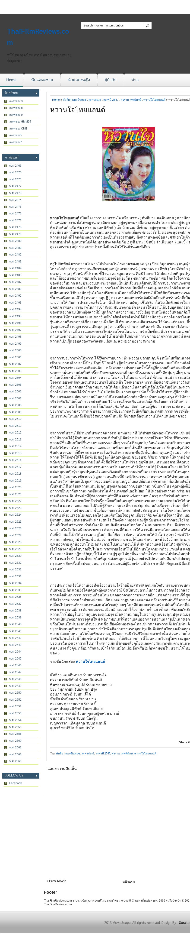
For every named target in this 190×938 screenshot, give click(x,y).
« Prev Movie (56, 881)
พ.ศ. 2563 (15, 754)
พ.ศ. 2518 (15, 473)
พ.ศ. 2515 (15, 453)
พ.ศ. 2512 (15, 432)
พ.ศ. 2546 (15, 665)
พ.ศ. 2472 (15, 186)
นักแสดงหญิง (79, 80)
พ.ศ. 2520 (15, 487)
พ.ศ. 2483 (15, 261)
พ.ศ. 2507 (15, 398)
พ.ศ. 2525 (15, 521)
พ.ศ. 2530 (15, 555)
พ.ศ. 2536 (15, 596)
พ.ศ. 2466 (15, 165)
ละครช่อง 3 (16, 101)
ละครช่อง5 (15, 135)
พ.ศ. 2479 (15, 234)
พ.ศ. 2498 (15, 336)
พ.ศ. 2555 (15, 727)
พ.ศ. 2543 (15, 645)
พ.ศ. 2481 (15, 247)
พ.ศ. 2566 (15, 761)
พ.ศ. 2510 (15, 418)
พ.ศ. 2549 (15, 686)
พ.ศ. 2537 (15, 603)
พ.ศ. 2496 (15, 323)
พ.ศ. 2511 (15, 425)
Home (11, 80)
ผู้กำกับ (111, 80)
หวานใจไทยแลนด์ (154, 99)
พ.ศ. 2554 (15, 720)
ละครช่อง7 (15, 142)
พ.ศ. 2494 (15, 309)
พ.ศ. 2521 (15, 494)
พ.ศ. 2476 (15, 213)
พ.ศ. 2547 (15, 672)
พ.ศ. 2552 (15, 706)
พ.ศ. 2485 (15, 275)
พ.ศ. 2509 (15, 412)
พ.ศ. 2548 (15, 679)
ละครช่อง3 (95, 99)
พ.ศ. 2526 (15, 528)
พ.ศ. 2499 (15, 343)
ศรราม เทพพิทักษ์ (131, 99)
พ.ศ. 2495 (15, 316)
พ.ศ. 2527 (15, 535)
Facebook (15, 783)
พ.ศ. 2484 (15, 268)
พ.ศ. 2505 (15, 384)
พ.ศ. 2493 (15, 302)
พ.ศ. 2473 (15, 193)
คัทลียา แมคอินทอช (74, 99)
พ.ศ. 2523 (15, 508)
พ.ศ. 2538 (15, 610)
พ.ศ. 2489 (15, 289)
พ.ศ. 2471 (15, 179)
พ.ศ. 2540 (15, 624)
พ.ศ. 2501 (15, 357)
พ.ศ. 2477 (15, 220)
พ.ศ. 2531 (15, 562)
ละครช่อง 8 (16, 108)
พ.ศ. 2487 (15, 282)
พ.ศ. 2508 (15, 405)
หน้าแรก (129, 881)
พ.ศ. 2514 (15, 446)
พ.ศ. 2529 (15, 549)
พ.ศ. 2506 (15, 391)
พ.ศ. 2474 (15, 199)
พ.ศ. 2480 (15, 241)
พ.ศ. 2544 (15, 651)
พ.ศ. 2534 (15, 583)
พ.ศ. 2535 (15, 590)
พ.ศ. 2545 (15, 658)
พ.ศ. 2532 (15, 569)
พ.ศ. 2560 (15, 740)
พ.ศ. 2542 (15, 638)
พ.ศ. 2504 (15, 377)
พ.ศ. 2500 (15, 350)
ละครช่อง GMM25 (20, 121)
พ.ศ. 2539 (15, 617)
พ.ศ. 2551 (15, 699)
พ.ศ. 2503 (15, 371)
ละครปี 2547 (111, 99)
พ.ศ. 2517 (15, 467)
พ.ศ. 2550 (15, 692)
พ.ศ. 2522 (15, 501)
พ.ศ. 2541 (15, 631)
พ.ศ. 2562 (15, 747)
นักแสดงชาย (42, 80)
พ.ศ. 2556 (15, 733)
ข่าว (135, 80)
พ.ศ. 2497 (15, 330)
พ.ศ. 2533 (15, 576)
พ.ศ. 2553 (15, 713)
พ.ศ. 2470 (15, 172)
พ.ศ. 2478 (15, 227)
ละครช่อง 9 (16, 114)
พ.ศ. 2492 (15, 295)
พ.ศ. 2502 (15, 364)
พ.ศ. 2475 (15, 206)
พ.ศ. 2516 (15, 460)
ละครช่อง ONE (18, 128)
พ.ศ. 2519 (15, 480)
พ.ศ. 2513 (15, 439)
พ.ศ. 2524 (15, 514)
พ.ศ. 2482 (15, 254)
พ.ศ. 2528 (15, 542)
